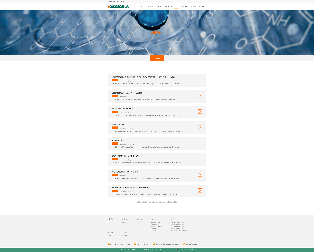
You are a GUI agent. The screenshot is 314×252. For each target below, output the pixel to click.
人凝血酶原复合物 (155, 222)
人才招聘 (193, 6)
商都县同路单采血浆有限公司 (178, 228)
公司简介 (124, 222)
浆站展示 (184, 6)
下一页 (169, 201)
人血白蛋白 (153, 228)
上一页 (144, 201)
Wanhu (174, 249)
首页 (141, 6)
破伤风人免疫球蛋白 (156, 224)
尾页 (175, 201)
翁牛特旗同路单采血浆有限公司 (179, 230)
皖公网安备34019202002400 (185, 249)
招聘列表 (110, 235)
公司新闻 (157, 58)
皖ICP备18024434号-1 (148, 249)
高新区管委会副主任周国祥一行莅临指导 (125, 172)
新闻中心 (176, 6)
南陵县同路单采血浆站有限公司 (179, 222)
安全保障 (167, 6)
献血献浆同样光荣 (118, 124)
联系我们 (201, 6)
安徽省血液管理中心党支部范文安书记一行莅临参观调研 (130, 188)
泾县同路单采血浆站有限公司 (178, 226)
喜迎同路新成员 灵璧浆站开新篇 (122, 109)
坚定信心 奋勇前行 (118, 140)
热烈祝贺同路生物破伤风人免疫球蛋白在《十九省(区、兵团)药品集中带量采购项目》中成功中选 (143, 77)
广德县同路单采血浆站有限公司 (179, 224)
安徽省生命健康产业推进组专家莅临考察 (125, 156)
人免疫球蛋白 (154, 230)
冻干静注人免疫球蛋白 (156, 226)
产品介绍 (158, 6)
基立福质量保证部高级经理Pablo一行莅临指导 (127, 93)
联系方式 (124, 235)
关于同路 (150, 6)
